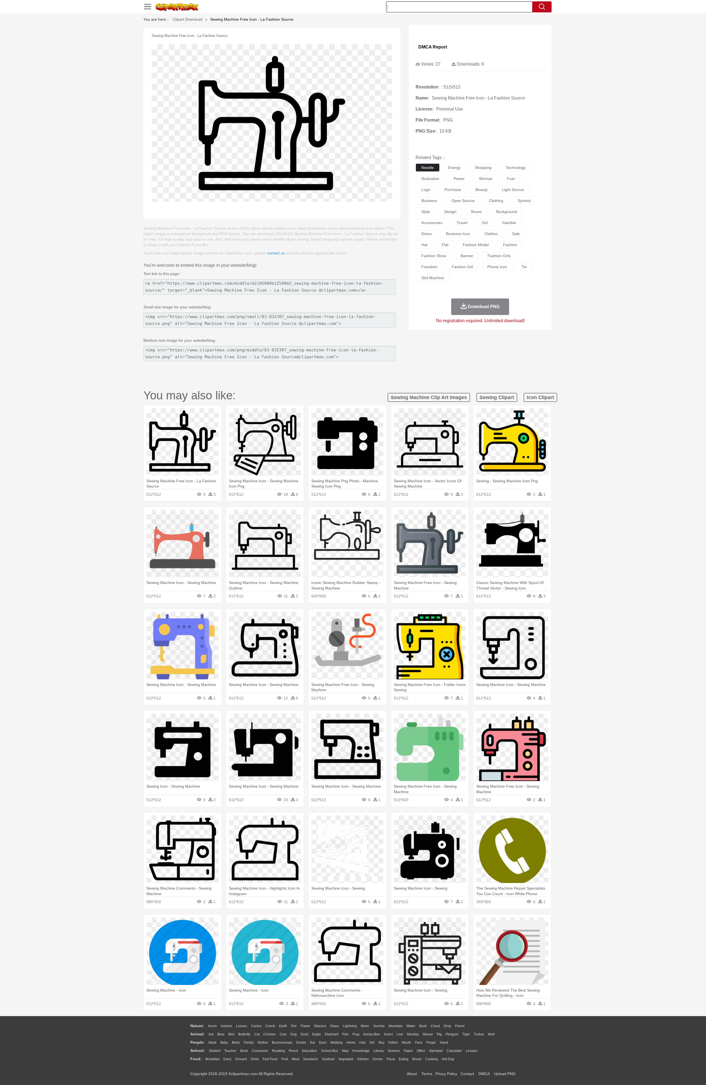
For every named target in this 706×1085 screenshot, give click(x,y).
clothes (491, 233)
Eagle (316, 1034)
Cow (283, 1034)
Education (309, 1051)
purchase (453, 189)
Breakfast (212, 1059)
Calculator (454, 1051)
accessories (431, 222)
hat (424, 245)
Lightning (350, 1026)
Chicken (269, 1034)
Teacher (230, 1051)
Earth (283, 1026)
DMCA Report (432, 47)
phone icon (497, 267)
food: (196, 1059)
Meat (295, 1059)
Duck (304, 1034)
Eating (403, 1059)
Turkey (479, 1034)
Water (411, 1026)
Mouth (406, 1042)
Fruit (284, 1059)
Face (418, 1042)
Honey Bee (371, 1034)
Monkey (413, 1034)
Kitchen (363, 1059)
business (429, 200)
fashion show (433, 256)
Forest (459, 1026)
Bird (231, 1034)
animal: (197, 1034)
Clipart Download (187, 19)
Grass (334, 1026)
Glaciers (320, 1026)
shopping (483, 167)
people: (197, 1042)
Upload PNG (505, 1073)
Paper (408, 1051)
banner (467, 256)
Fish (345, 1034)
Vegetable (346, 1059)
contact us (276, 253)
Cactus (256, 1026)
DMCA (484, 1073)
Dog (293, 1034)
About (412, 1073)
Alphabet (436, 1051)
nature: (197, 1026)
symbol (524, 200)
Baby (224, 1042)
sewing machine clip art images (429, 397)
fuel (511, 178)
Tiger (466, 1034)
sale (516, 233)
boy (381, 1042)
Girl (372, 1042)
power (459, 178)
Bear (220, 1034)
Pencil (293, 1051)
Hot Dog (448, 1059)
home (350, 1042)
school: (197, 1050)
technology (516, 167)
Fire (294, 1026)
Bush (423, 1026)
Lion (400, 1034)
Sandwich (310, 1059)
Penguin (452, 1034)
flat (445, 245)
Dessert (241, 1059)
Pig (439, 1034)
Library (378, 1051)
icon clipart (540, 397)
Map (345, 1051)
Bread (416, 1059)
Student (214, 1051)
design (450, 211)
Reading (278, 1051)
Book (244, 1051)
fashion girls (499, 256)
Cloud (435, 1026)
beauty (481, 189)
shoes (476, 211)
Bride (236, 1042)
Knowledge (361, 1051)
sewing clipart (497, 397)
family (249, 1042)
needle (427, 167)
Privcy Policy (446, 1073)
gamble (509, 222)
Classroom (260, 1051)
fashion (510, 245)
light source (513, 189)
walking (336, 1042)
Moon (365, 1026)
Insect (388, 1034)
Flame (305, 1026)
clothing (496, 200)
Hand (444, 1042)
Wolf (491, 1034)
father (393, 1042)
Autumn (226, 1026)
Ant (210, 1034)
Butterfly (244, 1034)
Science (394, 1051)
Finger (431, 1042)
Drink (255, 1059)
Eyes (323, 1042)
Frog (355, 1034)
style (425, 211)
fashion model (476, 245)
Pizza (391, 1059)
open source (463, 200)
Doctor (301, 1042)
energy (454, 167)
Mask (212, 1042)
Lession (472, 1051)
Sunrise (379, 1026)
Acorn (212, 1026)
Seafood (328, 1059)
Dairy (227, 1059)
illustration (430, 178)
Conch (270, 1026)
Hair (362, 1042)
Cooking (431, 1059)
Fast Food (270, 1059)
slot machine (432, 278)
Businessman (282, 1042)
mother (263, 1042)
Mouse (428, 1034)
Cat (257, 1034)
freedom (429, 267)
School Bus (329, 1051)
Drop (447, 1026)
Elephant (331, 1034)
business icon (458, 233)
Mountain (396, 1026)
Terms (426, 1073)
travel (462, 222)
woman (486, 178)
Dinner (378, 1059)
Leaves (241, 1026)
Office (421, 1051)
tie (524, 267)
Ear (312, 1042)
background (506, 211)
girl (485, 222)
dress (426, 233)
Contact (467, 1073)
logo (425, 189)
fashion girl (462, 267)
